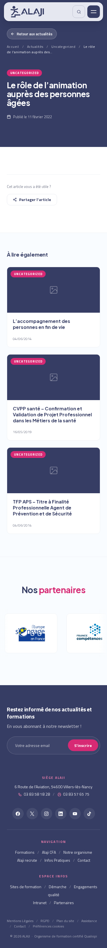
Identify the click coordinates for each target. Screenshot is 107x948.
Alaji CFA (49, 852)
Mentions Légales (20, 921)
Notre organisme (77, 852)
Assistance (89, 921)
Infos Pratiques (57, 860)
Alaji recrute (27, 860)
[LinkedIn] (60, 813)
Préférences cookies (48, 926)
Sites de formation (25, 887)
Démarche (57, 887)
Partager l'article (35, 199)
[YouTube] (75, 813)
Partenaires (64, 903)
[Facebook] (18, 813)
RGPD (45, 921)
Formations (25, 852)
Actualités (35, 46)
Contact (84, 860)
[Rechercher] (78, 11)
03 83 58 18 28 (37, 794)
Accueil (13, 46)
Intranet (40, 903)
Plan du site (65, 921)
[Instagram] (46, 813)
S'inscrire (83, 745)
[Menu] (93, 11)
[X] (32, 813)
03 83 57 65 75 (76, 794)
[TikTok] (89, 813)
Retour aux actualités (35, 34)
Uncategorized (63, 46)
